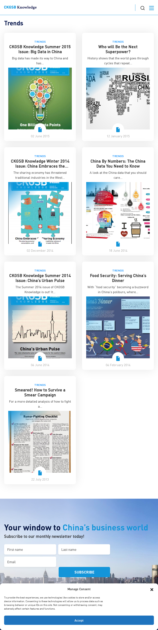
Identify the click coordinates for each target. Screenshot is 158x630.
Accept (79, 620)
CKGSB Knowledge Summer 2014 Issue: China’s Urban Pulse (40, 278)
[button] (152, 589)
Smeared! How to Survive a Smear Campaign (40, 392)
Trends (40, 41)
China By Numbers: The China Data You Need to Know (118, 163)
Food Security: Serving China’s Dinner (118, 278)
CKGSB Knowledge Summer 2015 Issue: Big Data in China (40, 49)
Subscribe (84, 572)
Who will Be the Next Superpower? (118, 49)
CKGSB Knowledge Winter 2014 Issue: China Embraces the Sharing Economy (40, 166)
